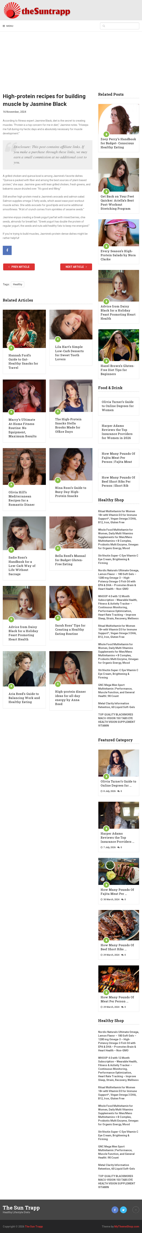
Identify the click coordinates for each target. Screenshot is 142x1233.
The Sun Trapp (21, 1207)
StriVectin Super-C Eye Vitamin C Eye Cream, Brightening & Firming (118, 559)
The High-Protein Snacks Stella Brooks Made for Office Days (68, 425)
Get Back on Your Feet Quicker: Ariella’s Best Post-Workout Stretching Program (117, 202)
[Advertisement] (71, 65)
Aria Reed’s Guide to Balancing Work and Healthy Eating (24, 698)
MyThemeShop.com (126, 1226)
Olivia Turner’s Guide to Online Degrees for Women (118, 406)
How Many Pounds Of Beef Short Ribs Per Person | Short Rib (118, 481)
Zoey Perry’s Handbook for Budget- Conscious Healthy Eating (118, 143)
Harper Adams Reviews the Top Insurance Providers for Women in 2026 (117, 432)
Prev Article (20, 266)
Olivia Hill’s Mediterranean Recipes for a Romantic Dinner (22, 498)
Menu (9, 26)
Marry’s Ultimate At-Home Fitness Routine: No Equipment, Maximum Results (23, 428)
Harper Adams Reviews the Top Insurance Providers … (117, 837)
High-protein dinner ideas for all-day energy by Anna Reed (70, 698)
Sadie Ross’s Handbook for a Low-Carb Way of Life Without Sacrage (22, 565)
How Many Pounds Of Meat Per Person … (117, 999)
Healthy (17, 284)
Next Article (75, 266)
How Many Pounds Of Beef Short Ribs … (117, 947)
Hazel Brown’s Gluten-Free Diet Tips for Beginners (117, 370)
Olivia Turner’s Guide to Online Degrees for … (118, 783)
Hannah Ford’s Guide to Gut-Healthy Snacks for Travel (23, 361)
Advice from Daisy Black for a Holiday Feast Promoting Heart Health (23, 633)
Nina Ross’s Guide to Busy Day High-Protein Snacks (70, 492)
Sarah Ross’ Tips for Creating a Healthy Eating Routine (70, 629)
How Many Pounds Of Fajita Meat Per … (117, 892)
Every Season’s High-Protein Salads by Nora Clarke (118, 255)
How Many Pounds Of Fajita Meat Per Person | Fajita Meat (118, 458)
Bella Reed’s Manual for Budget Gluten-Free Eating (70, 560)
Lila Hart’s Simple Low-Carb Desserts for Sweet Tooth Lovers (69, 353)
